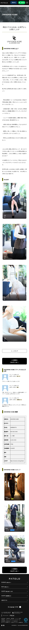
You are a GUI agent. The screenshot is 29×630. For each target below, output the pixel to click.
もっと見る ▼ (14, 351)
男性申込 (14, 2)
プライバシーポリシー (9, 619)
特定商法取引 (3, 618)
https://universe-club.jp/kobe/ (17, 460)
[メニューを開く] (27, 2)
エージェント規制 (18, 618)
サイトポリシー (16, 619)
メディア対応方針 (14, 621)
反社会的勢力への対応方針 (5, 621)
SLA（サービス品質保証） (5, 622)
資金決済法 (8, 618)
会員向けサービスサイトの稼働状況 (16, 622)
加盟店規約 (12, 618)
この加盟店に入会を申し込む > (14, 361)
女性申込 (23, 2)
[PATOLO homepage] (4, 2)
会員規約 (2, 619)
